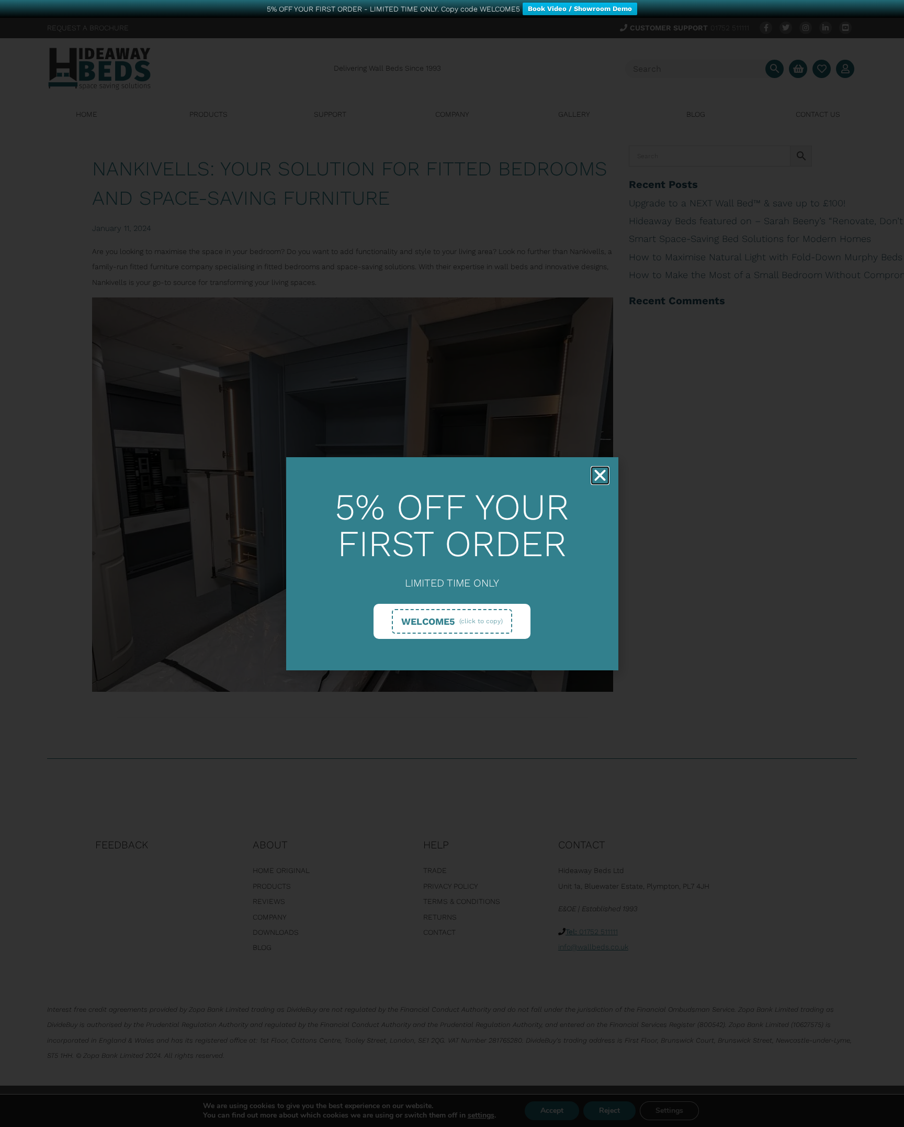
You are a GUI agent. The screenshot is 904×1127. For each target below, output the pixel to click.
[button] (600, 475)
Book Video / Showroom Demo (580, 9)
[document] (452, 563)
